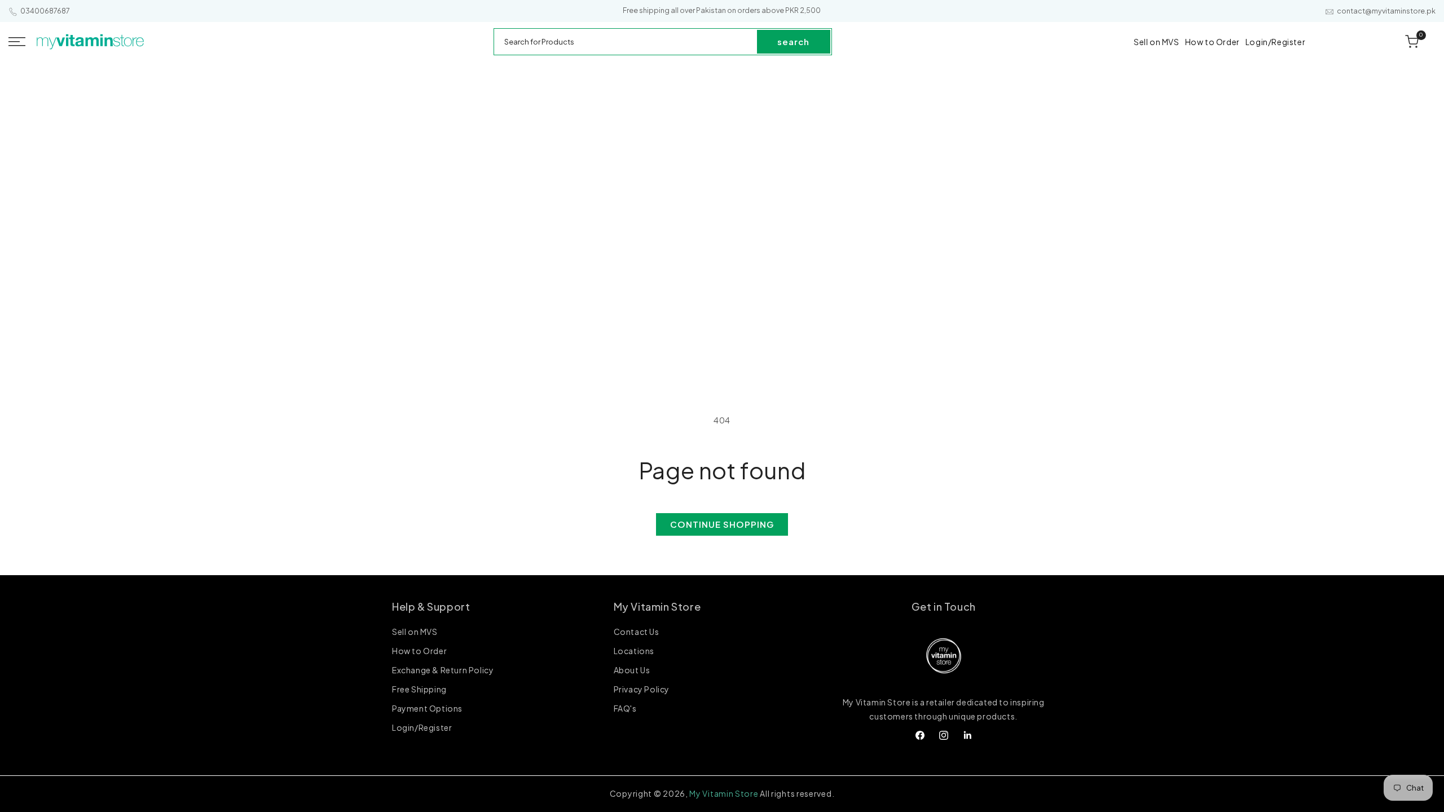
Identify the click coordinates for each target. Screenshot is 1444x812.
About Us (632, 670)
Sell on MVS (415, 632)
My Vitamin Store (723, 793)
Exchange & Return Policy (443, 670)
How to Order (419, 651)
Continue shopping (722, 524)
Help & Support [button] (431, 606)
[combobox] (626, 41)
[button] (16, 42)
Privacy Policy (642, 689)
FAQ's (625, 708)
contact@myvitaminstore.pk (1386, 11)
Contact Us (636, 632)
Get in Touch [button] (944, 606)
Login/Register (422, 727)
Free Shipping (419, 689)
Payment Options (427, 708)
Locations (634, 651)
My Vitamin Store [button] (657, 606)
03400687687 (45, 11)
